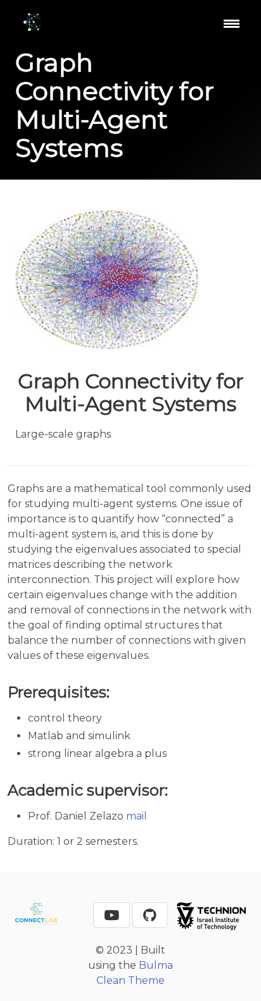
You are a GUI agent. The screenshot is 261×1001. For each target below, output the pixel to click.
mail (136, 816)
